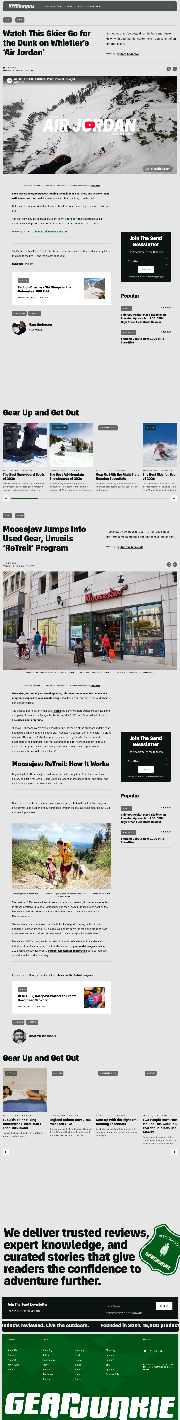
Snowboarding (14, 428)
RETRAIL (33, 1022)
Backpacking (129, 333)
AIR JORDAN (20, 313)
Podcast (12, 1360)
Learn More (95, 185)
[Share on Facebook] (175, 69)
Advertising (13, 1365)
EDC (108, 1365)
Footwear (48, 1374)
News (69, 6)
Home (8, 20)
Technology (49, 1360)
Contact (12, 1355)
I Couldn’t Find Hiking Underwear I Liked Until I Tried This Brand (22, 1124)
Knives (127, 308)
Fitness (78, 1370)
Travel (46, 1365)
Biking (77, 1365)
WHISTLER (36, 313)
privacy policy (158, 277)
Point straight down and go (50, 232)
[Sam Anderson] (19, 328)
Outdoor (59, 1073)
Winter (24, 280)
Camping (47, 1350)
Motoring (79, 1350)
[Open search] (168, 6)
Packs (77, 1379)
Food (77, 1355)
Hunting (110, 1355)
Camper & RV (112, 1374)
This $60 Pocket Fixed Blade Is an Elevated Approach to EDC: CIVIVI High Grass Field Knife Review (143, 319)
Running (110, 1360)
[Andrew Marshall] (19, 1036)
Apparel (12, 1073)
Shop (10, 1370)
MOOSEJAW (19, 1022)
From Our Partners (89, 6)
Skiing (151, 428)
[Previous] (6, 498)
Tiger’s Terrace (73, 219)
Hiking (46, 1355)
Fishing (78, 1360)
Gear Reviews (52, 6)
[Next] (174, 498)
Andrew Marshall (42, 1036)
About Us (12, 1350)
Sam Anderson (40, 325)
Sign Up (146, 269)
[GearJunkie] (22, 6)
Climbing (110, 1350)
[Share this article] (169, 68)
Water (77, 1374)
